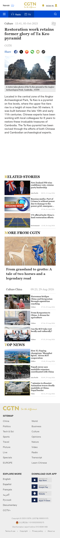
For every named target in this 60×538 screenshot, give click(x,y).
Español (7, 484)
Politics (7, 426)
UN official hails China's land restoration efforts (42, 216)
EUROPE (7, 462)
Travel (6, 441)
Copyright (24, 531)
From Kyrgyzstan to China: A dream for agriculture (40, 315)
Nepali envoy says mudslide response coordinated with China (42, 369)
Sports (6, 436)
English (7, 478)
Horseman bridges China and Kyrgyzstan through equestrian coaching (41, 300)
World (35, 421)
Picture (6, 447)
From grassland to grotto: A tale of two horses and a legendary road (29, 273)
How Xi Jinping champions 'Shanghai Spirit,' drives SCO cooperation (41, 354)
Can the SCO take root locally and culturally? (41, 330)
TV (29, 14)
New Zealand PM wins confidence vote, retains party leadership (42, 185)
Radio (18, 14)
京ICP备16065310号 (40, 518)
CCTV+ (7, 510)
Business (36, 426)
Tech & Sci (8, 431)
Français (7, 489)
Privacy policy (37, 531)
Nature (35, 441)
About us (51, 531)
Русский (7, 499)
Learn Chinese (39, 462)
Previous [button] (7, 74)
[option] (30, 74)
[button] (8, 262)
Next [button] (53, 74)
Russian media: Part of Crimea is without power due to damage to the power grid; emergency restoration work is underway (43, 202)
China (6, 421)
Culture (35, 431)
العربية (6, 494)
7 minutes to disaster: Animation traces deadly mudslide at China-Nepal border (43, 386)
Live (5, 452)
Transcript (37, 457)
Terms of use (10, 531)
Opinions (36, 436)
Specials (7, 457)
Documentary (10, 504)
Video (35, 447)
